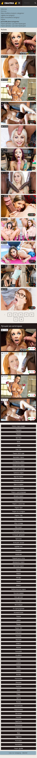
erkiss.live (4, 9)
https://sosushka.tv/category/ (10, 17)
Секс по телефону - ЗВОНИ (18, 753)
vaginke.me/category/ (8, 15)
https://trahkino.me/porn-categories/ (12, 13)
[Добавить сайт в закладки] (19, 2)
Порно (3, 19)
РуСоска (3, 11)
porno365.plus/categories (10, 22)
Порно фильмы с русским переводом (13, 24)
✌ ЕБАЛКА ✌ (9, 3)
